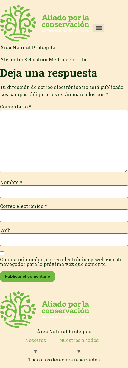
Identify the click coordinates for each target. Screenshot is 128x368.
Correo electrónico (23, 206)
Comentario (15, 106)
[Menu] (98, 28)
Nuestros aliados (79, 340)
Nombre (11, 182)
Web (5, 230)
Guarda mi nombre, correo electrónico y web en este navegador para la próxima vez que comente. (61, 262)
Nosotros (35, 340)
